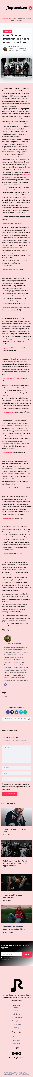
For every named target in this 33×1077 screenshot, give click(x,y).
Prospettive (8, 18)
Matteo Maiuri (7, 901)
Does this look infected (11, 378)
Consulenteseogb (23, 1075)
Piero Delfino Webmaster (19, 1073)
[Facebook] (13, 1053)
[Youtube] (19, 1053)
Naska (8, 177)
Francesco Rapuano (9, 869)
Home (3, 18)
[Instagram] (16, 1053)
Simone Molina (7, 835)
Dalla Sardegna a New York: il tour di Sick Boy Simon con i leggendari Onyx (15, 863)
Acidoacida (7, 518)
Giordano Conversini (14, 46)
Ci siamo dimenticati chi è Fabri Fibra (16, 830)
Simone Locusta (8, 932)
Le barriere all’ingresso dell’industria (12, 896)
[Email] (5, 684)
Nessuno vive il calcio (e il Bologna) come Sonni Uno (14, 928)
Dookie (5, 270)
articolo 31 (5, 696)
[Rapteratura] (16, 8)
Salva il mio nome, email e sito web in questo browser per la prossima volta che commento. (16, 786)
